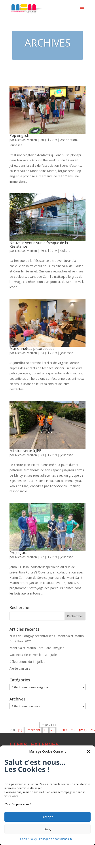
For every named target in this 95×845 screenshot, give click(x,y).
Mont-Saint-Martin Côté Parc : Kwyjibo (37, 648)
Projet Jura (18, 552)
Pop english (19, 135)
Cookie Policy (28, 839)
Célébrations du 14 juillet (27, 661)
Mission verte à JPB (26, 450)
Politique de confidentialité (56, 839)
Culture (65, 250)
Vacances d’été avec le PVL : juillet (34, 655)
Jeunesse (16, 145)
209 (64, 730)
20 (52, 730)
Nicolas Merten (26, 140)
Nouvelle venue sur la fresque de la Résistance (39, 244)
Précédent (33, 730)
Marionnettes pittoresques (32, 348)
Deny (47, 829)
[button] (88, 751)
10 (45, 730)
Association (68, 140)
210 (73, 730)
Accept (47, 817)
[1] (20, 730)
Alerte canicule (20, 668)
